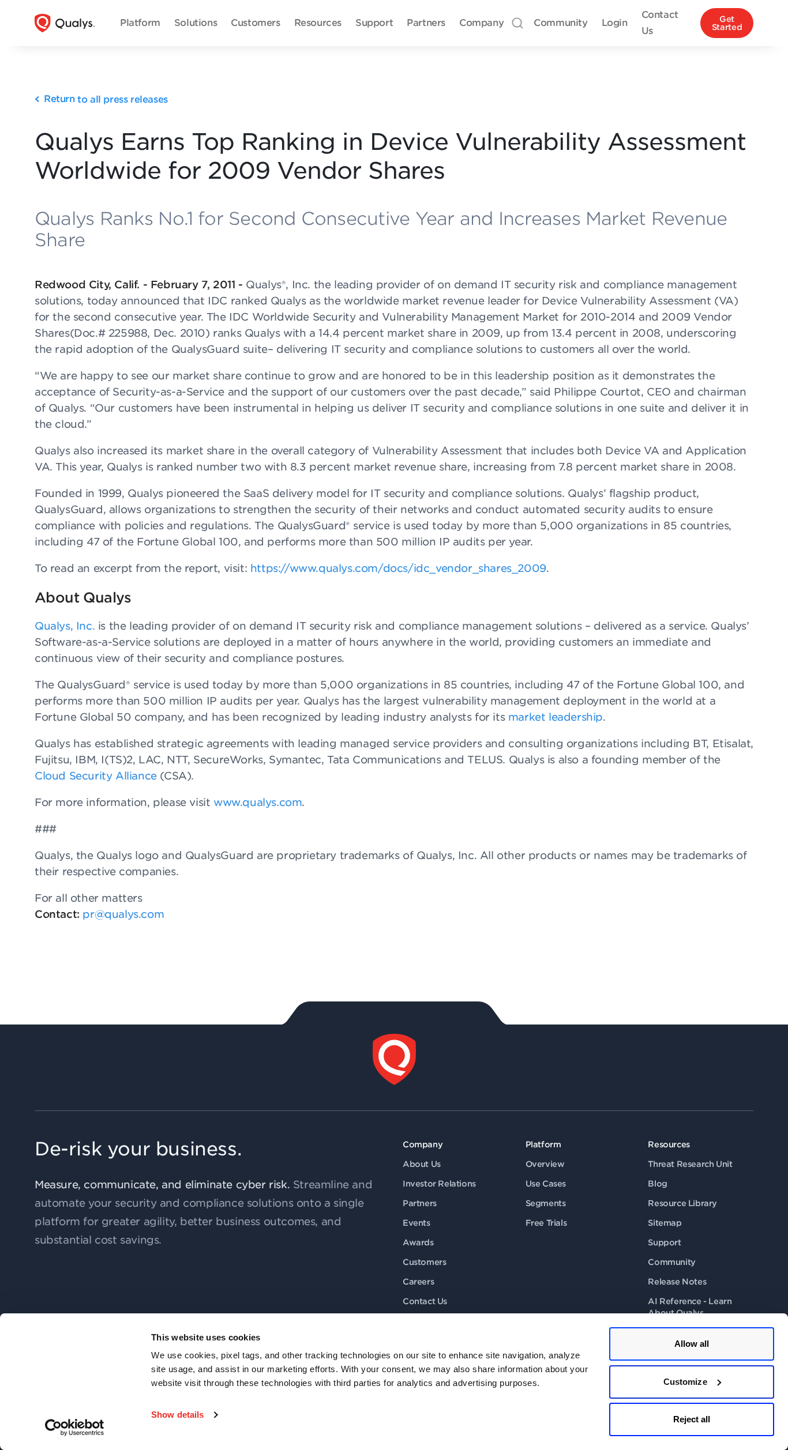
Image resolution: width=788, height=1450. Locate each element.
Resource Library (682, 1203)
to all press (106, 99)
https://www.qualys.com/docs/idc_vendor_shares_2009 (398, 568)
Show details (177, 1414)
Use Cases (546, 1183)
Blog (657, 1183)
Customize (685, 1382)
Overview (545, 1164)
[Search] (517, 23)
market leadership (555, 717)
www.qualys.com (257, 802)
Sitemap (664, 1222)
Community (671, 1262)
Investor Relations (439, 1183)
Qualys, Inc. (65, 626)
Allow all (692, 1344)
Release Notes (677, 1281)
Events (416, 1222)
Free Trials (546, 1222)
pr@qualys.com (123, 914)
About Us (422, 1164)
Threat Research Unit (690, 1164)
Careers (418, 1281)
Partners (420, 1203)
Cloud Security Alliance (96, 776)
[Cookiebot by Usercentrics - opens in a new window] (74, 1427)
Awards (418, 1242)
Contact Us (425, 1301)
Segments (546, 1203)
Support (664, 1242)
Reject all (692, 1419)
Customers (424, 1262)
